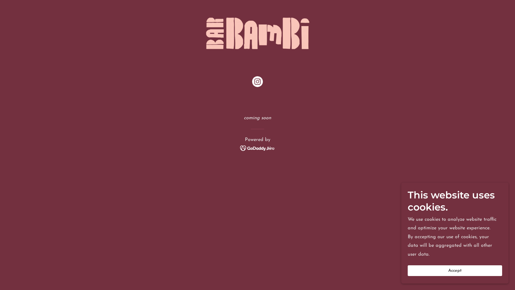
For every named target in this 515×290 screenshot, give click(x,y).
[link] (258, 33)
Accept (455, 271)
